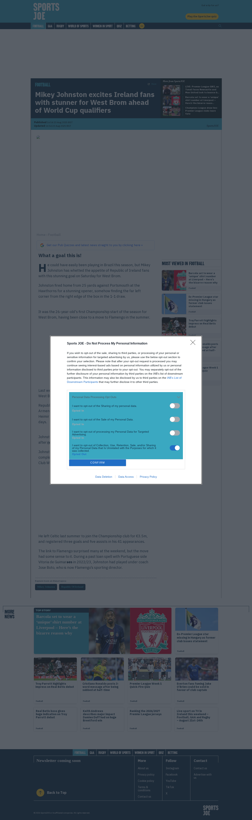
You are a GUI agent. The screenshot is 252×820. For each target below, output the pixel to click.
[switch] (175, 405)
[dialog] (126, 410)
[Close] (194, 343)
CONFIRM (97, 462)
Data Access (126, 476)
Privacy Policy (148, 476)
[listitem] (126, 397)
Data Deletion (103, 476)
